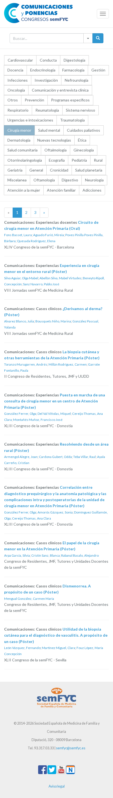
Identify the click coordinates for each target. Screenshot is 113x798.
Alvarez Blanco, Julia (19, 321)
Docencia (15, 70)
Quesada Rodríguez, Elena (36, 241)
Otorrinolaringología (24, 160)
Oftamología (44, 180)
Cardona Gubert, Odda (55, 457)
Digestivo (70, 180)
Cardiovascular (20, 60)
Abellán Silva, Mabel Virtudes (60, 278)
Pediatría (79, 160)
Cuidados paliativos (83, 130)
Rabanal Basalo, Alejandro (80, 555)
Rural (98, 160)
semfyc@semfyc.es (70, 748)
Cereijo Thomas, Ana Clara (31, 518)
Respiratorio (18, 110)
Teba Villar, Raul (84, 457)
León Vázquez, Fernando (22, 648)
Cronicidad (59, 170)
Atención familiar (61, 190)
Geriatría (14, 170)
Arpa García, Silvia (17, 555)
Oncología (16, 90)
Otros (12, 100)
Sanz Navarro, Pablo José (41, 284)
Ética (82, 140)
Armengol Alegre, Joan (21, 457)
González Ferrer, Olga (20, 414)
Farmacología (73, 70)
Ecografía (57, 160)
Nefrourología (76, 80)
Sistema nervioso (80, 110)
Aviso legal (57, 786)
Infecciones (17, 80)
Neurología (94, 180)
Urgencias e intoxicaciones (30, 120)
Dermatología (18, 140)
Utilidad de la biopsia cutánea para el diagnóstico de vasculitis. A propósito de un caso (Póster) (56, 635)
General (36, 170)
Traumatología (72, 120)
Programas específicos (70, 100)
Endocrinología (42, 70)
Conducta (48, 60)
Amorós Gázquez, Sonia (55, 512)
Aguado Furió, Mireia (48, 235)
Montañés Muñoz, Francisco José (38, 420)
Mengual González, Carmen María (29, 599)
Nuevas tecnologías (54, 140)
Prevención (34, 100)
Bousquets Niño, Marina (53, 321)
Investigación (46, 80)
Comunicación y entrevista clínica (60, 90)
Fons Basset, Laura (18, 235)
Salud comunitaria (22, 150)
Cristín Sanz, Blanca (45, 555)
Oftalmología (55, 150)
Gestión (98, 70)
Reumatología (47, 110)
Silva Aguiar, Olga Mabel (21, 278)
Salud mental (49, 130)
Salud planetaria (88, 170)
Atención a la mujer (23, 190)
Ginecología (84, 150)
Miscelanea (17, 180)
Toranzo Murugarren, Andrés (25, 364)
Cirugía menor (19, 130)
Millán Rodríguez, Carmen (68, 364)
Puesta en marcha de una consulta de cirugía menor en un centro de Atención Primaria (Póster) (54, 401)
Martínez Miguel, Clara (58, 648)
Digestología (74, 60)
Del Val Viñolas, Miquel (54, 414)
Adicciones (92, 190)
